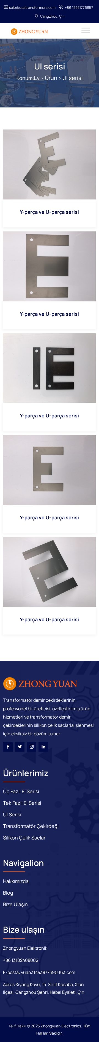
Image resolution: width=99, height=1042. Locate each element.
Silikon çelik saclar (24, 837)
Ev (37, 78)
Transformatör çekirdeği (31, 826)
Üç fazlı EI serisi (21, 791)
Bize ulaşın (15, 904)
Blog (8, 892)
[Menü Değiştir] (85, 30)
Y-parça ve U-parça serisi (49, 212)
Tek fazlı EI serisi (22, 803)
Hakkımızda (16, 881)
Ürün (51, 78)
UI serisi (49, 66)
